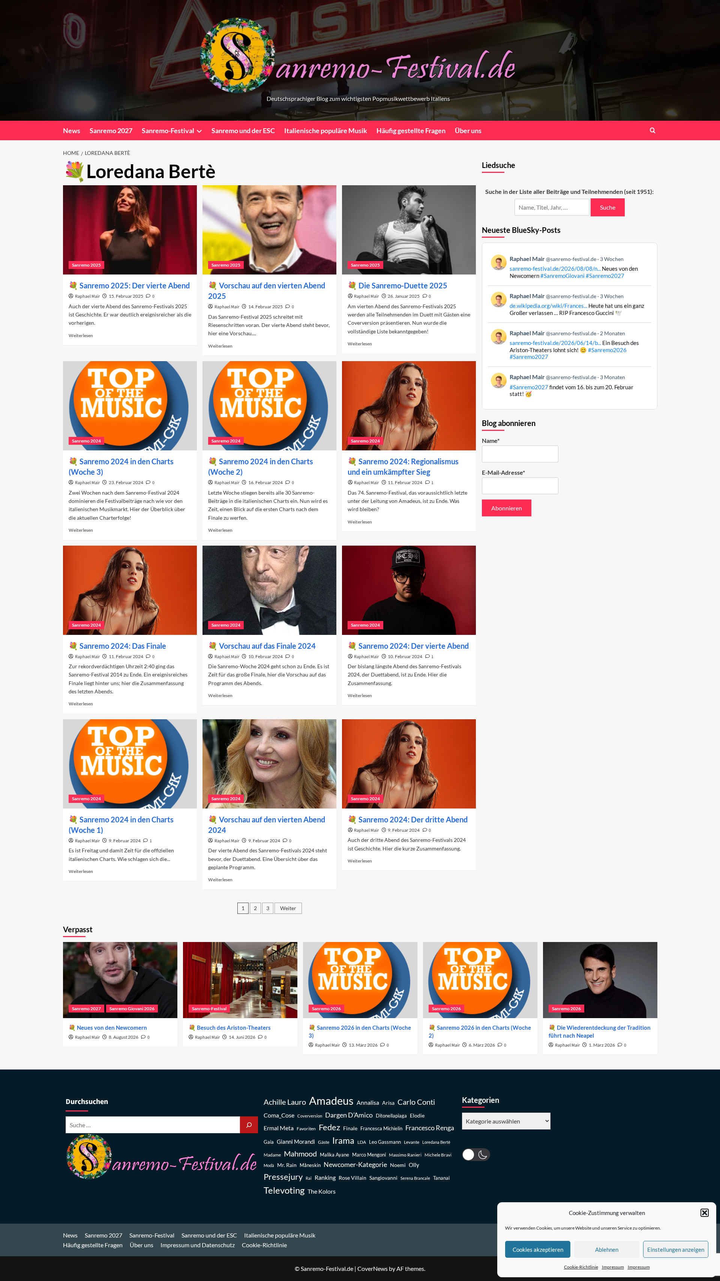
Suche (607, 207)
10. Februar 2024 (265, 656)
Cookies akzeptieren (538, 1249)
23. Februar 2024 (126, 482)
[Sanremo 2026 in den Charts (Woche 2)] (480, 980)
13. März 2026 (363, 1045)
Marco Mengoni (369, 1155)
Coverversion (309, 1115)
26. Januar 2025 (404, 296)
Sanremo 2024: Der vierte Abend (413, 645)
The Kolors (322, 1191)
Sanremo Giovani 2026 (132, 1008)
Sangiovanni (383, 1177)
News (71, 130)
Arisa (388, 1103)
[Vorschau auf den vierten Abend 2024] (269, 763)
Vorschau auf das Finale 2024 (267, 645)
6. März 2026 (482, 1045)
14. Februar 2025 (265, 306)
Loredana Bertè (436, 1142)
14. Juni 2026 (242, 1037)
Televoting (284, 1190)
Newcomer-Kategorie (355, 1164)
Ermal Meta (279, 1127)
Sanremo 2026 (326, 1008)
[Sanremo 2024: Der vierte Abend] (409, 590)
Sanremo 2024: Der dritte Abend (413, 819)
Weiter (288, 908)
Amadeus (331, 1100)
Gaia (269, 1142)
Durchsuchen (87, 1101)
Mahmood (300, 1153)
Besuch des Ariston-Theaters (234, 1027)
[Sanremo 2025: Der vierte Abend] (130, 229)
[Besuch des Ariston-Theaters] (240, 980)
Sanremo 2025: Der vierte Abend (135, 285)
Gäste (323, 1142)
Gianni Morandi (296, 1141)
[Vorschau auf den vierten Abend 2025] (269, 229)
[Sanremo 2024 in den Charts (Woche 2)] (269, 405)
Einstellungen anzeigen (675, 1249)
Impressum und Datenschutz (197, 1244)
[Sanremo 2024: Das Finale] (130, 590)
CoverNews (372, 1268)
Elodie (417, 1115)
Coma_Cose (279, 1115)
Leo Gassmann (385, 1142)
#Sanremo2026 (607, 349)
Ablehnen (606, 1249)
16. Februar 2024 (265, 482)
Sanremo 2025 (86, 265)
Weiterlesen (81, 335)
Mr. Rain (287, 1165)
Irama (343, 1140)
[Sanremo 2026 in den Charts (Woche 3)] (360, 980)
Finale (350, 1128)
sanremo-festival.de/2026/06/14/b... (555, 342)
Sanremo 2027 (111, 130)
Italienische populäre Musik (325, 130)
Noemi (398, 1165)
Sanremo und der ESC (243, 130)
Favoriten (306, 1128)
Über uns (468, 130)
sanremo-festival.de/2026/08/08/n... (555, 268)
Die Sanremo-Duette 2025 (402, 285)
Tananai (441, 1178)
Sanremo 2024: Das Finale (123, 645)
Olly (414, 1164)
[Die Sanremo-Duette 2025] (409, 229)
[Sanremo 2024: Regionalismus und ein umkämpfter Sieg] (409, 405)
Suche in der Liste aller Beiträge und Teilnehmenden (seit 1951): (569, 191)
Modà (269, 1165)
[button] (704, 1212)
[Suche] (249, 1124)
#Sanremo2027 (605, 275)
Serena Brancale (415, 1178)
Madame (272, 1155)
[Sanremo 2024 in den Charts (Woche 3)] (130, 405)
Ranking (325, 1177)
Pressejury (283, 1177)
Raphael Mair (87, 296)
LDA (361, 1142)
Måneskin (310, 1165)
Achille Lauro (285, 1101)
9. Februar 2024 (125, 840)
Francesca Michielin (381, 1128)
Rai (309, 1178)
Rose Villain (352, 1177)
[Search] (652, 130)
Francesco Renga (429, 1128)
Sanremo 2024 (86, 441)
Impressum (613, 1267)
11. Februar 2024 (405, 482)
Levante (411, 1142)
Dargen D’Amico (349, 1115)
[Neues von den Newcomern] (120, 980)
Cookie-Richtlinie (581, 1267)
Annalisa (368, 1102)
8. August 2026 (123, 1037)
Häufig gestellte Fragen (411, 130)
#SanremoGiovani (562, 275)
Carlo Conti (416, 1101)
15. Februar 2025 (126, 296)
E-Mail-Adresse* (503, 472)
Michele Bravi (438, 1155)
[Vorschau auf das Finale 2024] (269, 590)
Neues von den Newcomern (112, 1027)
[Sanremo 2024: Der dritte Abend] (409, 763)
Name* (491, 440)
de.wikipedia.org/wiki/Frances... (548, 305)
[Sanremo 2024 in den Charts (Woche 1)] (130, 763)
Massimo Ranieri (405, 1155)
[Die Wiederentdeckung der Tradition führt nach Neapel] (600, 980)
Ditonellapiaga (391, 1116)
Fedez (329, 1127)
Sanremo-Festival (168, 130)
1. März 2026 (602, 1045)
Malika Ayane (334, 1155)
